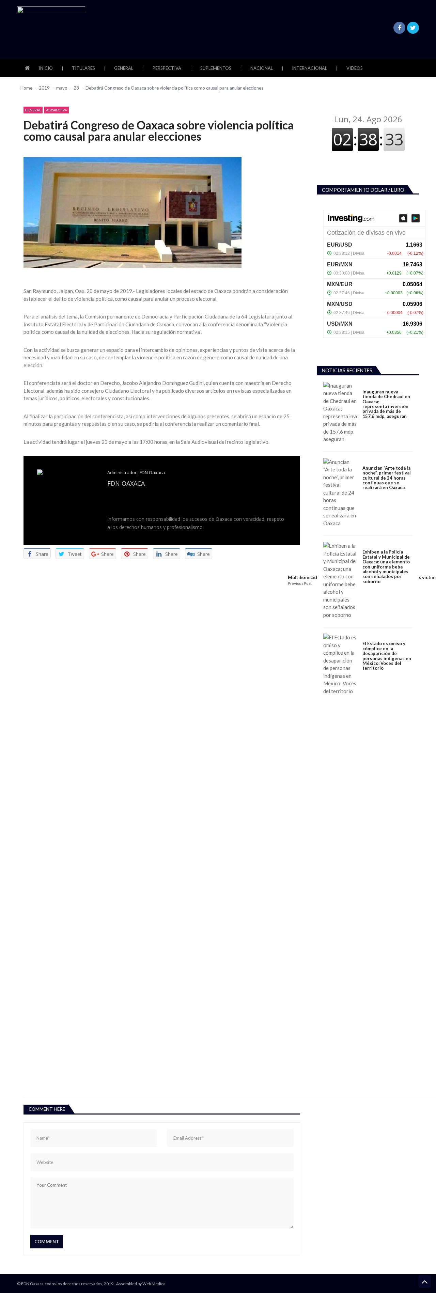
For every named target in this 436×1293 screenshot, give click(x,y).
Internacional (309, 68)
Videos (354, 68)
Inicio (46, 68)
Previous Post (300, 583)
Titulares (83, 68)
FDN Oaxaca (152, 472)
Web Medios (154, 1283)
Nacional (261, 68)
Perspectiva (167, 68)
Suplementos (215, 68)
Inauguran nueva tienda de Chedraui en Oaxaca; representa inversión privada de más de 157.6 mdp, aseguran (386, 404)
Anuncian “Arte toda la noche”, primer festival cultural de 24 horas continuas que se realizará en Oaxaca (386, 478)
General (123, 68)
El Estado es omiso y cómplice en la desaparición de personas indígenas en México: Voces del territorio (386, 656)
